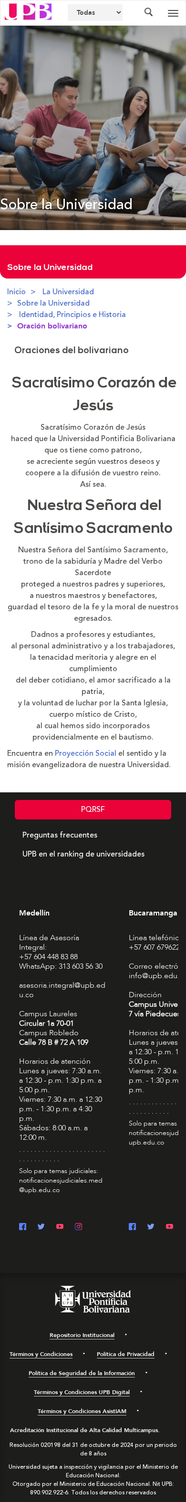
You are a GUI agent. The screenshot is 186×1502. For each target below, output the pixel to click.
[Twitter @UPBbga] (151, 1227)
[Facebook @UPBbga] (132, 1227)
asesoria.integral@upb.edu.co (62, 990)
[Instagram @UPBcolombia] (78, 1227)
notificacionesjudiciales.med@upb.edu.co (61, 1185)
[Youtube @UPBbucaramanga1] (169, 1227)
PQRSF (93, 809)
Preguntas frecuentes (59, 835)
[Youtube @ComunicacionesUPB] (59, 1227)
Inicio (16, 292)
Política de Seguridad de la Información (82, 1373)
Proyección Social (85, 753)
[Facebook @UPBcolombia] (22, 1227)
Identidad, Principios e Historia (72, 314)
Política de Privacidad (126, 1354)
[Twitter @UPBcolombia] (41, 1227)
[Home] (28, 11)
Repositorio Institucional (82, 1335)
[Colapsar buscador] (148, 12)
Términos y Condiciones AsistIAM (82, 1411)
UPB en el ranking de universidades (83, 854)
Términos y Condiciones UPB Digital (82, 1392)
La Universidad (68, 292)
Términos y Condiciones (41, 1354)
